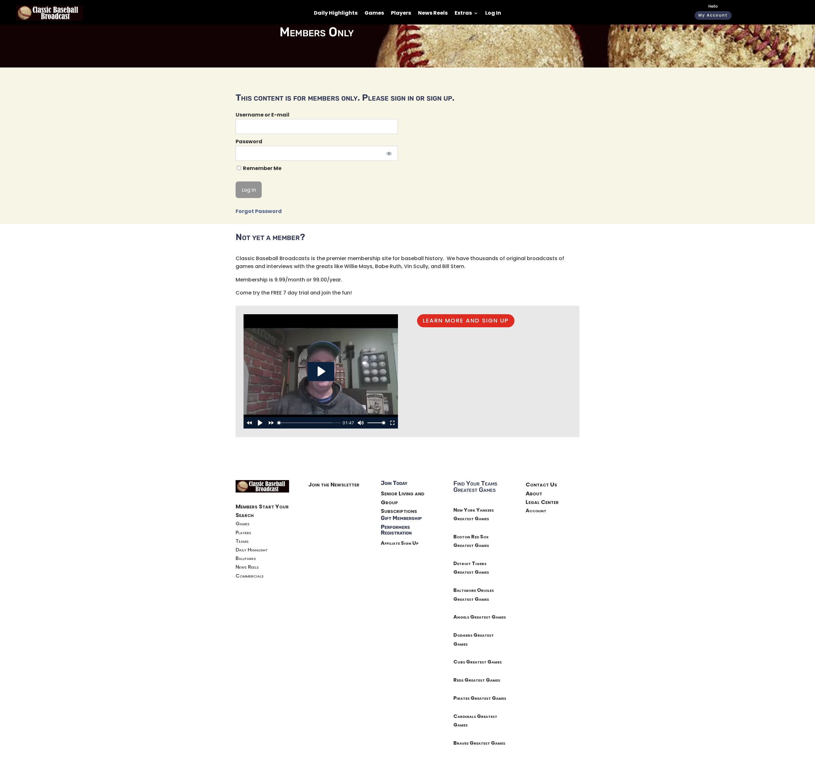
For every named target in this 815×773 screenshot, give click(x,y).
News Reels (433, 14)
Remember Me (261, 168)
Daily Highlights (336, 14)
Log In (493, 14)
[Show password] (389, 153)
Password (249, 141)
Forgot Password (259, 211)
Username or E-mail (262, 114)
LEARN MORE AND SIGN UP (466, 320)
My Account (713, 15)
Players (401, 14)
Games (374, 14)
